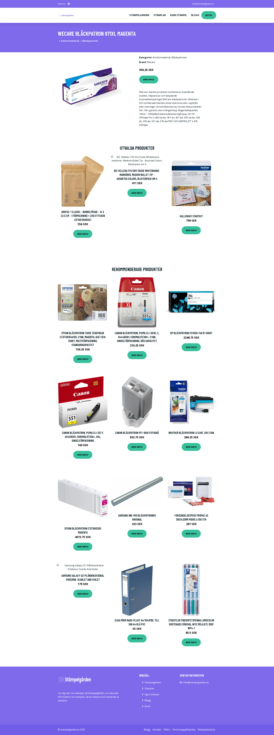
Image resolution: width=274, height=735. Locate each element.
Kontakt (157, 729)
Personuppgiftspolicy (184, 729)
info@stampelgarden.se (203, 3)
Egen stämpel (178, 15)
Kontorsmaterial (70, 40)
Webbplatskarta (206, 729)
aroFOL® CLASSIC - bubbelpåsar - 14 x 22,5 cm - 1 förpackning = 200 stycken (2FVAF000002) (83, 215)
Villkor (166, 729)
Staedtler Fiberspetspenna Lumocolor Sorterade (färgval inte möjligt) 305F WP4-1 (191, 624)
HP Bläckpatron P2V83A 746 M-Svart (191, 333)
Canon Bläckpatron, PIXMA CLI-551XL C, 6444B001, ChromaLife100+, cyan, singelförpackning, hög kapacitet (137, 337)
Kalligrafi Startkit (191, 216)
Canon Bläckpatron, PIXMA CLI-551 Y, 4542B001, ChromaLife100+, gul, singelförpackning (83, 436)
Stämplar (160, 15)
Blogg (195, 15)
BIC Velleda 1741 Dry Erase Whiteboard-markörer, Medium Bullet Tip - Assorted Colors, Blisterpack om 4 (137, 174)
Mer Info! (148, 79)
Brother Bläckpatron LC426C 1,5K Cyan (191, 432)
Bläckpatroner (90, 40)
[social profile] (69, 4)
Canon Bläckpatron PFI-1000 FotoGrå (137, 432)
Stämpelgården (139, 15)
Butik (209, 15)
